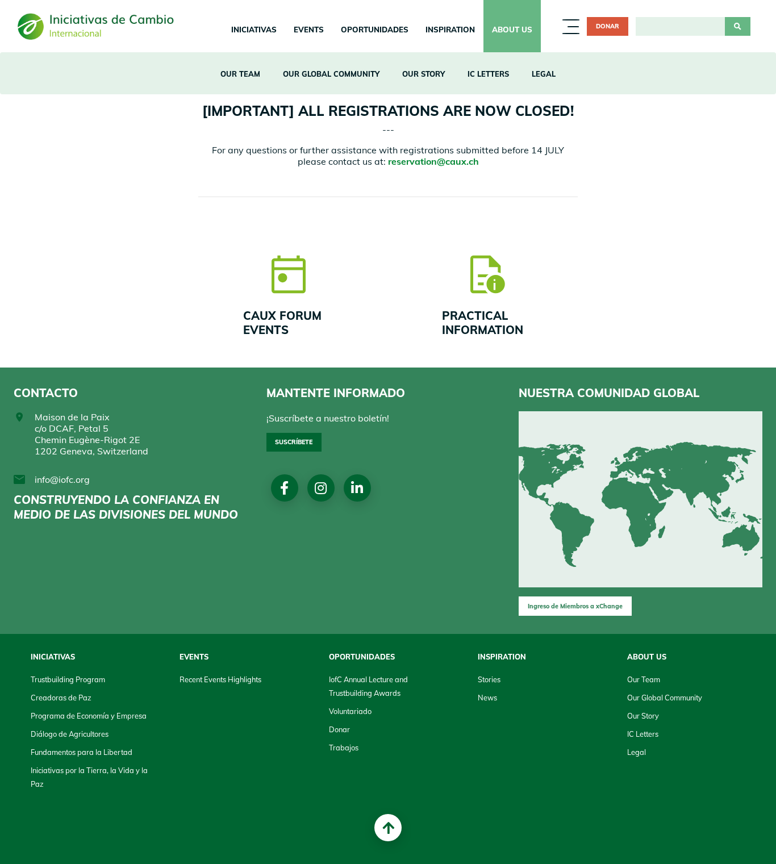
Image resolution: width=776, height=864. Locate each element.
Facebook (284, 488)
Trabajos (343, 747)
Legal (544, 73)
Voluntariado (350, 711)
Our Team (240, 73)
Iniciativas (254, 29)
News (487, 697)
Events (309, 29)
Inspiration (450, 29)
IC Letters (488, 73)
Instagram (321, 488)
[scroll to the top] (388, 827)
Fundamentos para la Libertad (81, 752)
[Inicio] (100, 26)
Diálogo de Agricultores (70, 733)
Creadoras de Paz (61, 697)
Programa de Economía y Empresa (89, 715)
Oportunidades (374, 29)
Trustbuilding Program (68, 679)
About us (512, 29)
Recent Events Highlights (220, 679)
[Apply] (737, 26)
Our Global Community (331, 73)
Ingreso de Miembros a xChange (575, 606)
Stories (489, 679)
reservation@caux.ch (433, 161)
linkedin (357, 488)
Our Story (423, 73)
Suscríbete (293, 442)
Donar (607, 26)
